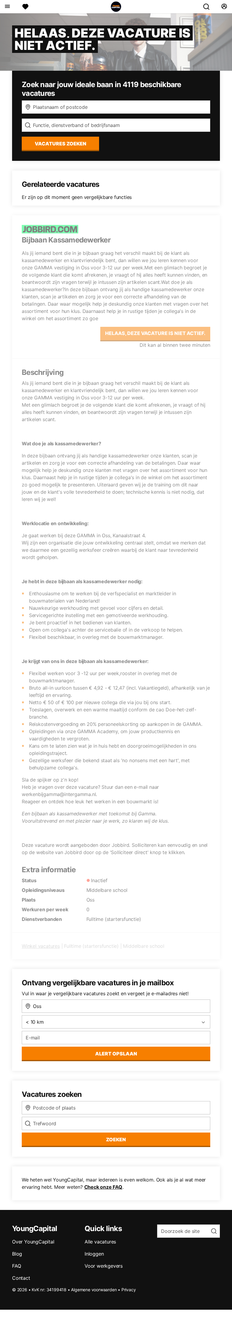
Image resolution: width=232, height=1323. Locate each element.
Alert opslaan (116, 1054)
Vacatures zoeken (60, 144)
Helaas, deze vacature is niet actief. (155, 333)
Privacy (128, 1289)
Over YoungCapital (33, 1242)
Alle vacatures (100, 1242)
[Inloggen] (224, 6)
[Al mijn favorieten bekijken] (25, 6)
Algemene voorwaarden (94, 1289)
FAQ (16, 1266)
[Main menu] (7, 6)
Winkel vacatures (41, 946)
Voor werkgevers (104, 1266)
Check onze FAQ (103, 1187)
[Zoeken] (208, 6)
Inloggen (94, 1254)
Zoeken (116, 1139)
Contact (21, 1278)
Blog (17, 1254)
